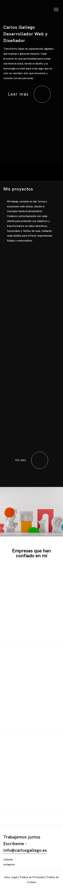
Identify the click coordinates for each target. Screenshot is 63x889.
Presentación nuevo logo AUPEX (40, 326)
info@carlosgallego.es (25, 850)
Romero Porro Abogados (36, 278)
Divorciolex (35, 427)
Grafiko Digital (37, 376)
